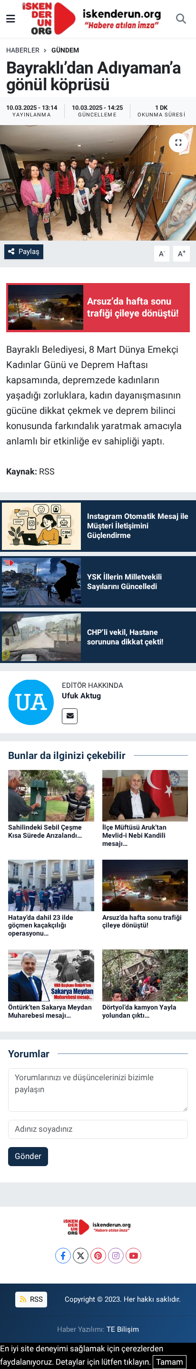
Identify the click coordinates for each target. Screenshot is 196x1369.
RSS (35, 1299)
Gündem (65, 50)
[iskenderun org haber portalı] (93, 18)
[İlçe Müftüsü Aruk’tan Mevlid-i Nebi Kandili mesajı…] (145, 795)
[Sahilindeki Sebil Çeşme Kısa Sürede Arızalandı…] (51, 795)
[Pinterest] (98, 1256)
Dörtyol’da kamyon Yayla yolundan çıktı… (139, 1011)
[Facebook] (63, 1256)
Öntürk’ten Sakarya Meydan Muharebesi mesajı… (50, 1011)
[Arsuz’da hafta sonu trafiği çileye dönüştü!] (145, 885)
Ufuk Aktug (81, 695)
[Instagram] (116, 1256)
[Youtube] (133, 1256)
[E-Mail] (70, 716)
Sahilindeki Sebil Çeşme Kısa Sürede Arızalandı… (45, 831)
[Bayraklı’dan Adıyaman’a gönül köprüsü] (98, 182)
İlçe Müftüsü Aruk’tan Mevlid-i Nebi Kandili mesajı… (134, 835)
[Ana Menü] (10, 18)
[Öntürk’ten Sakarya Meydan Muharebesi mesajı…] (51, 974)
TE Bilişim (123, 1329)
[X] (80, 1256)
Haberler (22, 50)
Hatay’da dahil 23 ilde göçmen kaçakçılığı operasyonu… (40, 925)
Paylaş (29, 251)
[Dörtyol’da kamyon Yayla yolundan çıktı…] (145, 974)
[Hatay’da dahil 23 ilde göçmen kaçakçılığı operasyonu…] (51, 885)
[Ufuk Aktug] (31, 701)
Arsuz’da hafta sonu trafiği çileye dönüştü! (142, 921)
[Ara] (181, 19)
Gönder (28, 1156)
